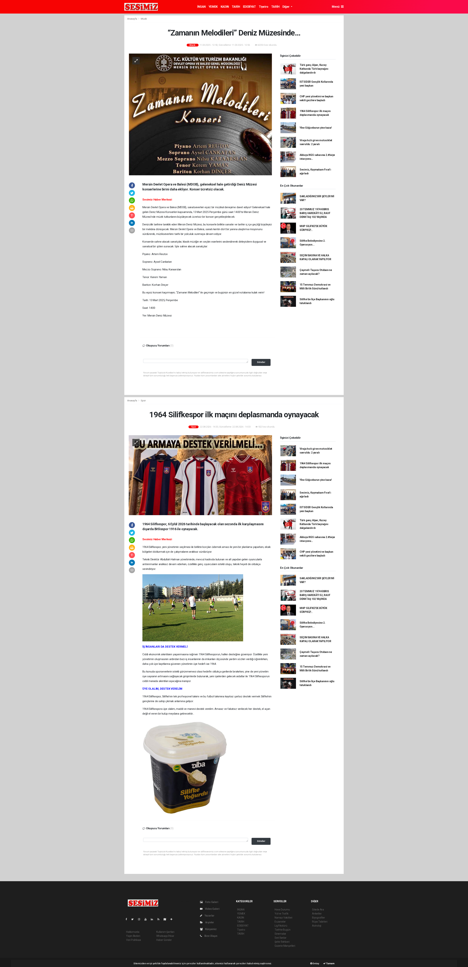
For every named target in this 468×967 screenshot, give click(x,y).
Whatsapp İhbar (165, 935)
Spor (143, 400)
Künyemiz (211, 929)
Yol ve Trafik (281, 913)
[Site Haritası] (166, 919)
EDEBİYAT (249, 6)
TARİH (236, 6)
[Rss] (159, 919)
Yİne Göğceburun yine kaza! (316, 127)
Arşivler (209, 922)
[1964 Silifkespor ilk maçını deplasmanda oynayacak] (200, 474)
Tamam (330, 963)
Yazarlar (209, 915)
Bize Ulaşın (210, 935)
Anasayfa (132, 18)
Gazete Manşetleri (285, 945)
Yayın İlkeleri (133, 935)
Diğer (286, 6)
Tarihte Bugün (282, 929)
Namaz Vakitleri (283, 917)
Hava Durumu (282, 909)
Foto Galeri (211, 902)
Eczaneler (280, 921)
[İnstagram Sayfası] (140, 919)
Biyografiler (318, 917)
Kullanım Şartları (165, 931)
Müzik (144, 18)
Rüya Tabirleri (319, 921)
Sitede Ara (318, 909)
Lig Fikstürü (281, 925)
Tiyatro (263, 6)
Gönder (261, 362)
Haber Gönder (164, 939)
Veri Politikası (133, 939)
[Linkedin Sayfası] (153, 919)
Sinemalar (280, 933)
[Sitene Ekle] (172, 919)
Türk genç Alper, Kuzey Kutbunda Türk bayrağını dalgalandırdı (314, 68)
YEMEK (213, 6)
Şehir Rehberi (282, 941)
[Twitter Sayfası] (134, 919)
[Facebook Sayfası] (128, 919)
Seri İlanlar (280, 937)
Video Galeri (211, 908)
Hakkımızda (132, 931)
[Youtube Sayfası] (147, 919)
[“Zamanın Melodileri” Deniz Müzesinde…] (200, 114)
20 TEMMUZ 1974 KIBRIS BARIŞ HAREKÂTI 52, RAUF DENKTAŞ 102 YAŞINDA (315, 213)
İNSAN (201, 6)
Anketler (317, 913)
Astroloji (316, 925)
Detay (315, 963)
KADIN (225, 6)
